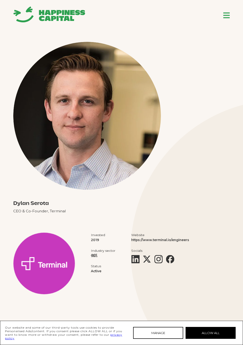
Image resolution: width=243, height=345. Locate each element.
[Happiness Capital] (49, 14)
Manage (158, 333)
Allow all (211, 333)
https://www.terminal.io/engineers (160, 240)
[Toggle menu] (226, 15)
